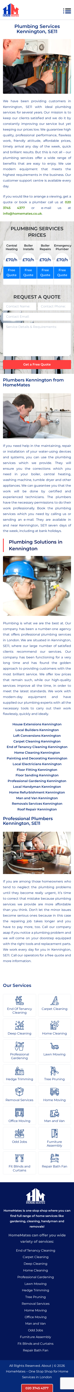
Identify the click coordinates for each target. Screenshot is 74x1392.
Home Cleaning (35, 1270)
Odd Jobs (35, 1330)
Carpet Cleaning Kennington (37, 741)
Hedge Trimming (35, 1290)
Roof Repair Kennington (37, 809)
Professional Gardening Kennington (37, 781)
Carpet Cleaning (36, 1257)
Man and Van (35, 1323)
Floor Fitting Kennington (37, 770)
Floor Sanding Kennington (37, 775)
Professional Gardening (35, 1277)
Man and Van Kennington (37, 798)
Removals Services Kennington (37, 804)
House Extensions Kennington (37, 724)
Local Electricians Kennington (37, 764)
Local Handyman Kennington (37, 787)
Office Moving (36, 1317)
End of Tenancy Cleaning (35, 1250)
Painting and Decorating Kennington (37, 758)
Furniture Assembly (35, 1337)
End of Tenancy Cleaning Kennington (37, 747)
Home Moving (35, 1310)
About (46, 1366)
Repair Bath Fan (35, 1350)
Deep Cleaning (35, 1264)
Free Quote (12, 272)
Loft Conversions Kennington (37, 736)
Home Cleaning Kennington (37, 752)
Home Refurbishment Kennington (37, 792)
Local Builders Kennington (37, 730)
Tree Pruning (35, 1297)
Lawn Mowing (35, 1284)
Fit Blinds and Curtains (35, 1344)
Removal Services (36, 1304)
